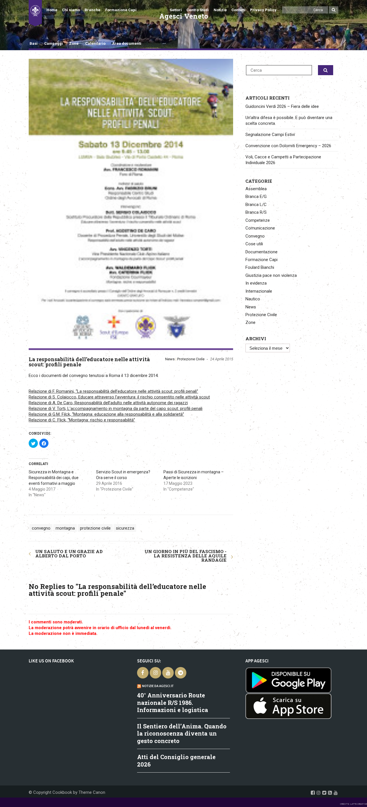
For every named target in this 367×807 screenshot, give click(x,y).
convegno (41, 527)
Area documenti (126, 43)
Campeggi (53, 43)
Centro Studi (197, 10)
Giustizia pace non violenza (271, 275)
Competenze (257, 220)
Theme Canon (92, 792)
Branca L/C (256, 204)
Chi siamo (71, 10)
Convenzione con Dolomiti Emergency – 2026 (288, 145)
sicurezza (125, 527)
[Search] (333, 9)
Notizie (220, 10)
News (170, 359)
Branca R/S (256, 212)
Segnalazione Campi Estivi (270, 134)
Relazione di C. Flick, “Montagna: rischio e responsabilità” (82, 420)
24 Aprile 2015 (221, 359)
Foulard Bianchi (259, 267)
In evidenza (256, 283)
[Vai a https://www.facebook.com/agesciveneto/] (313, 792)
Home (51, 10)
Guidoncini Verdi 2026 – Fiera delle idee (282, 106)
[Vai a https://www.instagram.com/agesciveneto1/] (319, 792)
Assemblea (256, 188)
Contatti (238, 10)
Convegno (255, 236)
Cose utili (254, 243)
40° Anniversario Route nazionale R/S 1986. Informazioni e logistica (172, 702)
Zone (74, 43)
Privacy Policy (263, 10)
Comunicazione (260, 228)
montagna (65, 527)
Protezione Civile (190, 359)
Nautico (252, 299)
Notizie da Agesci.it (158, 686)
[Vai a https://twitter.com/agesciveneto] (324, 792)
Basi (34, 43)
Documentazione (261, 251)
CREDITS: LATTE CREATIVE (353, 804)
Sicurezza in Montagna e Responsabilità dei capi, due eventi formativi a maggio (54, 478)
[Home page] (35, 13)
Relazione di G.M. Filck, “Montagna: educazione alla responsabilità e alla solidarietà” (106, 414)
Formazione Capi (120, 10)
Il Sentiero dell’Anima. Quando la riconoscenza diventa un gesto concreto (182, 733)
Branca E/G (256, 196)
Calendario (95, 43)
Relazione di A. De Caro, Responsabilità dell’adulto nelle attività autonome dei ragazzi (108, 402)
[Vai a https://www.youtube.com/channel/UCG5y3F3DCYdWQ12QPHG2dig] (336, 792)
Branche (92, 10)
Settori (176, 10)
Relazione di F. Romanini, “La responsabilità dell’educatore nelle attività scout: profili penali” (113, 391)
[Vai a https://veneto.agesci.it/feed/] (330, 792)
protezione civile (95, 527)
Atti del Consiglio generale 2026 (176, 760)
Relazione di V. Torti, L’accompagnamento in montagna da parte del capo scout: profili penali (115, 408)
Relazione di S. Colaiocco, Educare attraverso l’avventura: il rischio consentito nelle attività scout (119, 397)
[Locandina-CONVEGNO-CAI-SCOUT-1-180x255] (131, 204)
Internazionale (258, 291)
